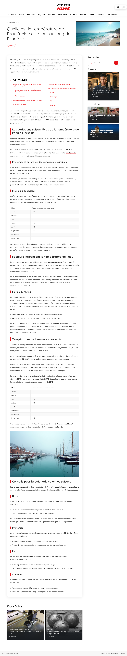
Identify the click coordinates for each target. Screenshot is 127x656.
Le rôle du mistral (20, 104)
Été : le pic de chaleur (22, 96)
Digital (11, 627)
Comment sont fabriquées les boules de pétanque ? (63, 632)
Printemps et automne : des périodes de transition (28, 91)
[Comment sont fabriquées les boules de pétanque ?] (64, 625)
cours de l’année (56, 427)
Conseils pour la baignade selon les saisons (62, 88)
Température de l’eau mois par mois (59, 84)
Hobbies (11, 45)
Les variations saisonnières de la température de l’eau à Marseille (27, 85)
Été (51, 101)
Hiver (52, 93)
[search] (118, 7)
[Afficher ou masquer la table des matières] (54, 80)
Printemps (53, 97)
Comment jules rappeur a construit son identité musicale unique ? (103, 92)
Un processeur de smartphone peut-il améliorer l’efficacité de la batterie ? (102, 132)
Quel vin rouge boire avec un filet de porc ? (102, 116)
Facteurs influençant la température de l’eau (27, 100)
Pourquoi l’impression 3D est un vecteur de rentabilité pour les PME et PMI (25, 631)
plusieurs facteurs (55, 262)
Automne (53, 105)
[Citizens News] (63, 7)
